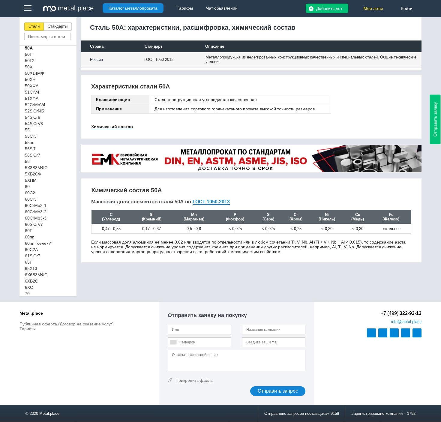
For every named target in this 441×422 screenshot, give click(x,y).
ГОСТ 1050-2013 (211, 201)
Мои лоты (373, 8)
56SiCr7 (32, 155)
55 (27, 129)
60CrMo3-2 (35, 211)
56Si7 (30, 148)
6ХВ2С (31, 281)
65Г (28, 262)
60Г (28, 230)
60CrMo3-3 (35, 218)
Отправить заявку (435, 119)
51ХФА (31, 98)
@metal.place (406, 321)
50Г (28, 54)
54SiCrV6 (34, 123)
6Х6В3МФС (36, 274)
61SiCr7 (32, 255)
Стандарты (58, 26)
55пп (29, 142)
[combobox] (175, 342)
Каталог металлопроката (133, 8)
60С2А (31, 249)
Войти (406, 8)
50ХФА (31, 85)
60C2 (30, 192)
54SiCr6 (32, 117)
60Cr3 (31, 199)
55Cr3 (31, 136)
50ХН (30, 79)
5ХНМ (31, 180)
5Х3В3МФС (36, 167)
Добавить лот (329, 8)
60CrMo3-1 (35, 205)
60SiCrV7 (34, 224)
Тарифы (28, 328)
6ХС (29, 287)
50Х (28, 66)
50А (29, 48)
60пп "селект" (38, 243)
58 (27, 161)
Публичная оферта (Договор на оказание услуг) (67, 324)
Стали (34, 26)
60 (27, 186)
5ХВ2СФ (33, 174)
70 (27, 293)
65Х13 (31, 268)
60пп (29, 237)
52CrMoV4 (35, 104)
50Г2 (29, 60)
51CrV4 (32, 92)
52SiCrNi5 (34, 111)
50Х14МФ (34, 73)
